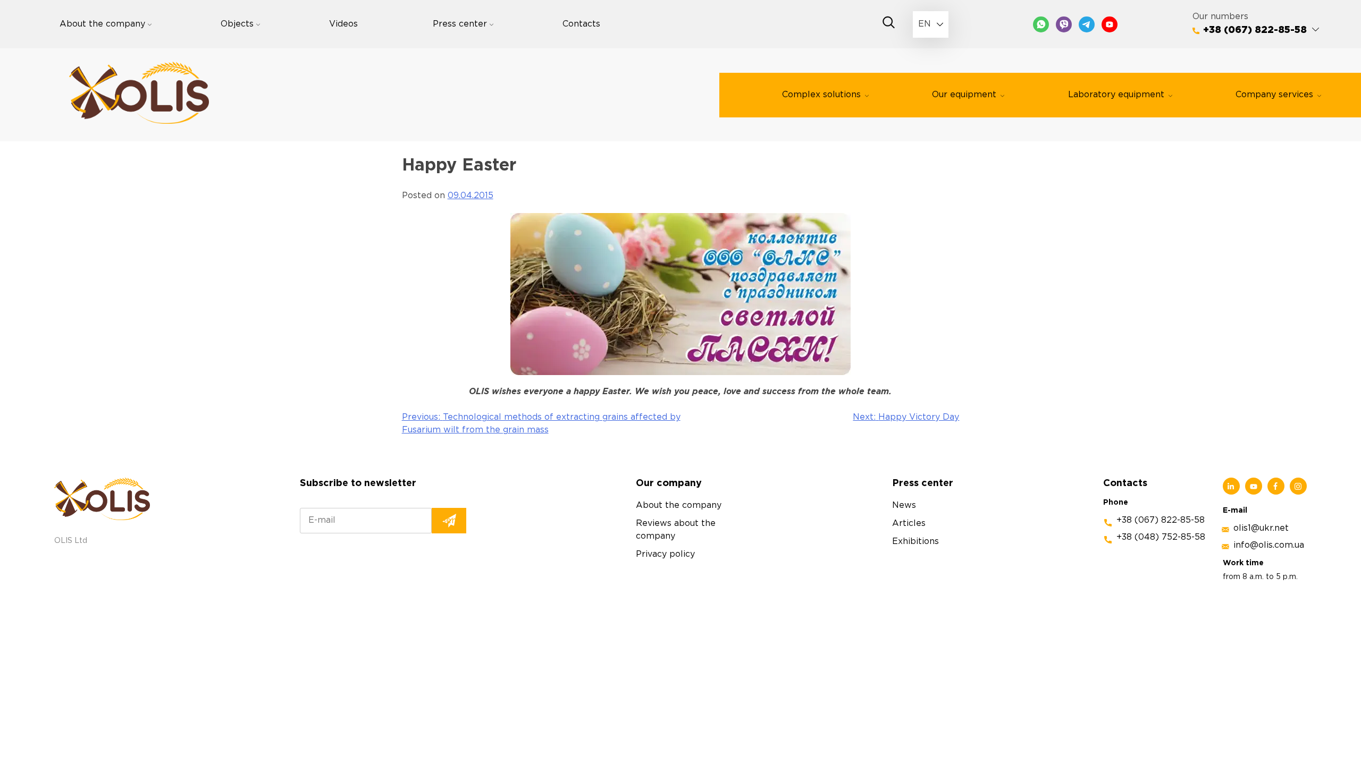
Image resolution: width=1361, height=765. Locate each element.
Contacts (581, 24)
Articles (909, 524)
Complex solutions (821, 95)
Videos (343, 24)
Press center (460, 24)
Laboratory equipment (1116, 95)
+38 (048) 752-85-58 (1160, 537)
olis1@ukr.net (1261, 528)
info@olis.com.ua (1268, 545)
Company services (1274, 95)
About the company (102, 24)
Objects (237, 24)
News (904, 505)
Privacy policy (665, 554)
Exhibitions (915, 542)
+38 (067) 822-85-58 (1255, 30)
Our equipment (964, 95)
